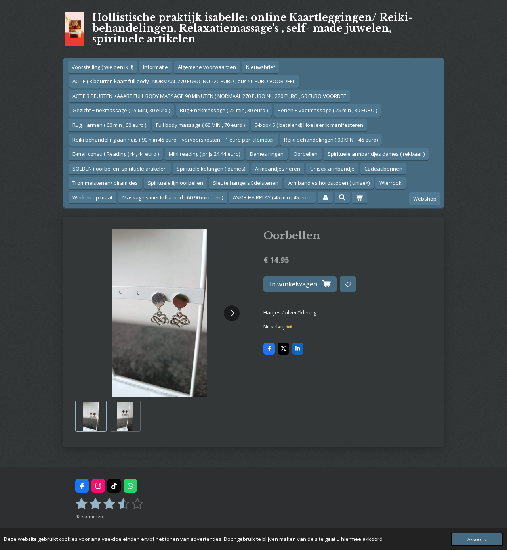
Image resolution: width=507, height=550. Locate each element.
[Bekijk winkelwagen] (359, 198)
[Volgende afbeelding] (232, 313)
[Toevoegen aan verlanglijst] (348, 284)
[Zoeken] (342, 197)
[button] (91, 416)
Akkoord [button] (476, 539)
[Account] (325, 198)
